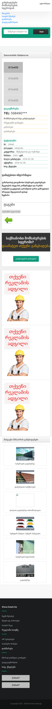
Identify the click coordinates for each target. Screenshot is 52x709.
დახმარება (7, 19)
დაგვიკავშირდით (10, 22)
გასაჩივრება (9, 131)
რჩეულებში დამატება (13, 123)
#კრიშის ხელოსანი (11, 211)
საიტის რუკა (7, 625)
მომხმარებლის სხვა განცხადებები (19, 118)
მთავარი (6, 13)
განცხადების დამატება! (26, 259)
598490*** (15, 113)
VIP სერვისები (8, 639)
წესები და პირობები (11, 621)
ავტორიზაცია (45, 3)
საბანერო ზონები (9, 644)
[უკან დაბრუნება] (7, 219)
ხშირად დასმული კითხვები (14, 658)
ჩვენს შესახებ (8, 616)
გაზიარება (8, 127)
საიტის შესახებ (8, 16)
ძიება (41, 32)
